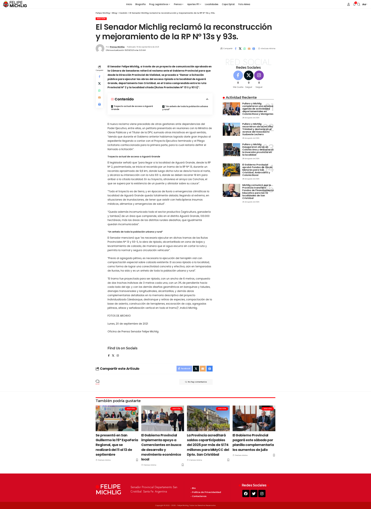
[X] (113, 356)
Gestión (101, 18)
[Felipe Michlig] (15, 4)
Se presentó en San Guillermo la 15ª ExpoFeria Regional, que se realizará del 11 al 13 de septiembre (117, 445)
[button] (348, 4)
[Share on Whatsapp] (245, 48)
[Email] (249, 48)
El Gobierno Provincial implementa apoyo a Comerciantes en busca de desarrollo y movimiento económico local (161, 447)
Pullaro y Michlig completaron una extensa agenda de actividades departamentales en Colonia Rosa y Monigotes (257, 109)
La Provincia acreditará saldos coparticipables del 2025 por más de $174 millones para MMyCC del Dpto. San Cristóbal (208, 445)
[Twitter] (254, 493)
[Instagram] (117, 356)
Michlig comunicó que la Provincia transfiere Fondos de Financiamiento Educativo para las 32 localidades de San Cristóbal (258, 191)
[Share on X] (240, 48)
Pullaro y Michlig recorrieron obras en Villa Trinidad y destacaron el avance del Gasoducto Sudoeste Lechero (257, 129)
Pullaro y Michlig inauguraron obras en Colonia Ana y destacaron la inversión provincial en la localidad (257, 149)
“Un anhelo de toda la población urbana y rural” (185, 108)
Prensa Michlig (117, 47)
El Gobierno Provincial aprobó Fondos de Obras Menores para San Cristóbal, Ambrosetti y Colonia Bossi (257, 170)
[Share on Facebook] (236, 48)
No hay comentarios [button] (197, 382)
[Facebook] (109, 356)
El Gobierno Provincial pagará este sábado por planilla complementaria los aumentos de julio (253, 442)
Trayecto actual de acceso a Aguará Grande (132, 108)
